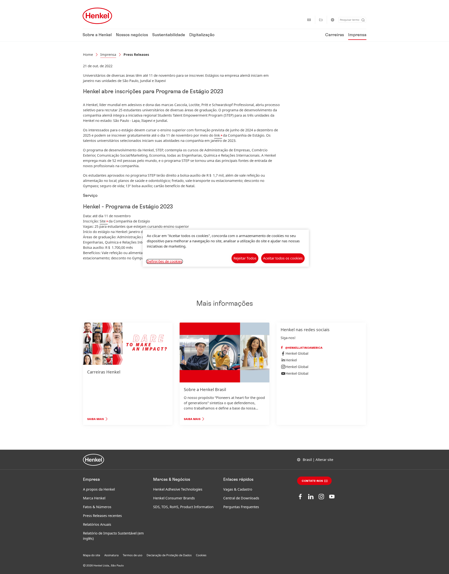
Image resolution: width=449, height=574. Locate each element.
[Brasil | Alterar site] (332, 20)
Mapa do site (91, 555)
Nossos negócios (132, 35)
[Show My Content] (321, 20)
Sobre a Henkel (97, 35)
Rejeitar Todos (244, 258)
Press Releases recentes (102, 515)
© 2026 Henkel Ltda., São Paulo (103, 565)
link (217, 135)
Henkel (291, 360)
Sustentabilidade (168, 35)
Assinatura (111, 555)
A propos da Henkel (99, 489)
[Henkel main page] (97, 16)
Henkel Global (297, 353)
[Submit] (363, 20)
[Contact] (309, 20)
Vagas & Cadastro (237, 489)
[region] (226, 248)
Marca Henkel (94, 498)
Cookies (201, 555)
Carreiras (334, 35)
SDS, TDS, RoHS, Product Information (183, 506)
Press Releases (136, 54)
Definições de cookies (164, 261)
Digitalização (202, 35)
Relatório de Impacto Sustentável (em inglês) (113, 536)
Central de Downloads (241, 498)
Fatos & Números (97, 506)
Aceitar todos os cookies (283, 258)
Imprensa (357, 35)
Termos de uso (132, 555)
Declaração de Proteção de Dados (169, 555)
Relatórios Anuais (97, 524)
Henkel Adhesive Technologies (177, 489)
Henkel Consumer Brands (174, 498)
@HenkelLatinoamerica (303, 347)
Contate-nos (312, 481)
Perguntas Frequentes (241, 506)
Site (103, 221)
